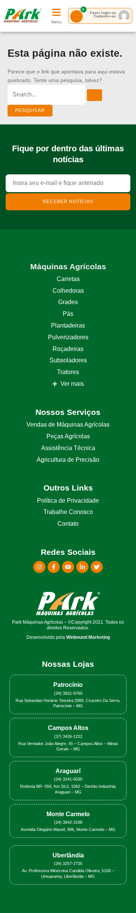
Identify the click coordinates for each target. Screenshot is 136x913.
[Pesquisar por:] (55, 95)
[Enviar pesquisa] (94, 95)
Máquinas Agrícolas (68, 266)
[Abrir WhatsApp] (117, 893)
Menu (56, 22)
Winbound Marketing (88, 637)
